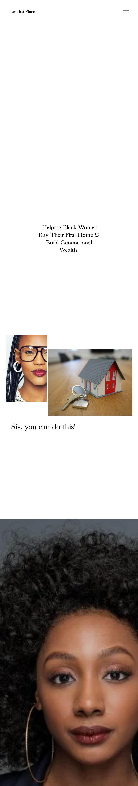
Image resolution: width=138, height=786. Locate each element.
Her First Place (21, 11)
